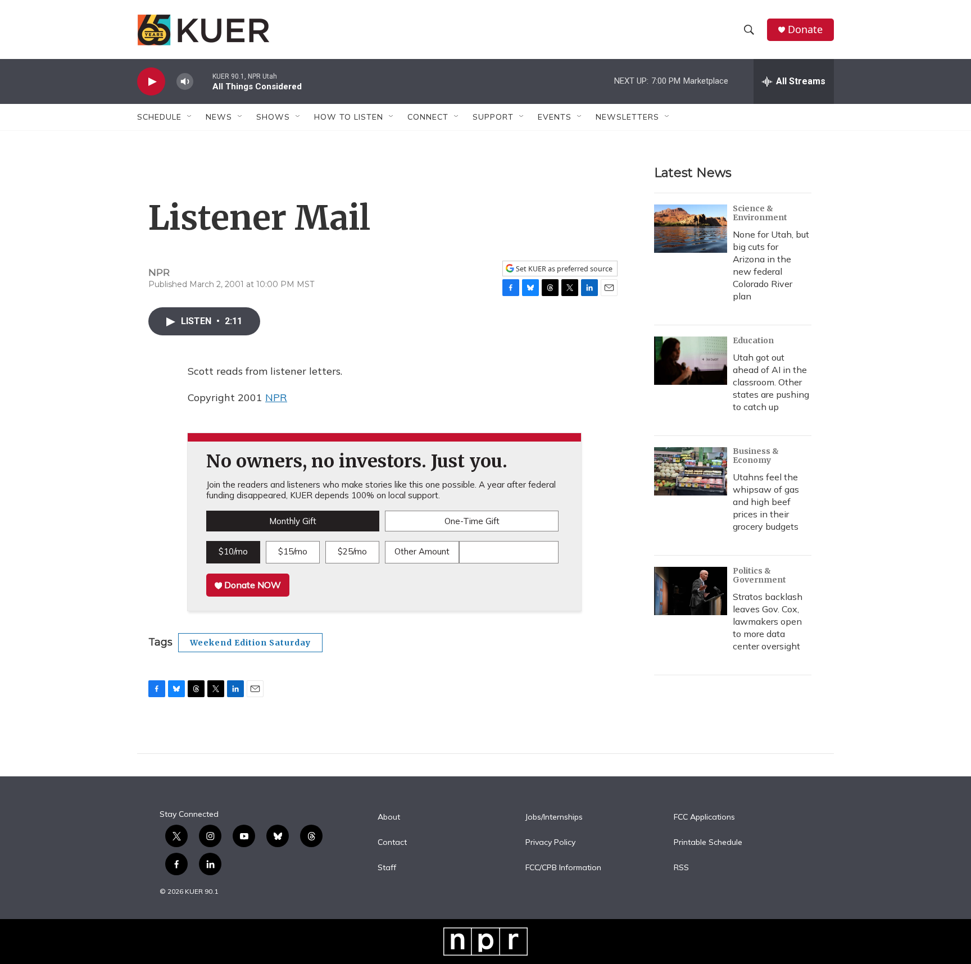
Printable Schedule (708, 842)
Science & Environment (760, 212)
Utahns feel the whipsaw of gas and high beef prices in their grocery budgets (766, 501)
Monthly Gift (292, 521)
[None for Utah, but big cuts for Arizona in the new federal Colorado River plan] (690, 228)
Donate (805, 29)
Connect (427, 117)
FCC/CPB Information (563, 867)
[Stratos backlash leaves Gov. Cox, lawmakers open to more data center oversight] (690, 591)
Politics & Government (759, 575)
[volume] (184, 81)
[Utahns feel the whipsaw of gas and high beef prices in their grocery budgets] (690, 471)
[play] (151, 81)
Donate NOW (251, 584)
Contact (392, 842)
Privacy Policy (550, 842)
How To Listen (348, 117)
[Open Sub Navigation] (189, 116)
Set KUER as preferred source (563, 269)
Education (753, 340)
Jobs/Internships (554, 817)
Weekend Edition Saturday (250, 643)
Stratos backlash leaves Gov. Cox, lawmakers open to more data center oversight (767, 621)
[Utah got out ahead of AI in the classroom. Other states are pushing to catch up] (690, 361)
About (389, 817)
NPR (276, 397)
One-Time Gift (472, 521)
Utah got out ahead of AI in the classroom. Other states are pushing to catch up (771, 382)
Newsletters (627, 117)
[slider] (203, 81)
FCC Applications (704, 817)
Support (493, 117)
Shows (273, 117)
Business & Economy (756, 455)
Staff (387, 867)
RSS (681, 867)
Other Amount (422, 551)
